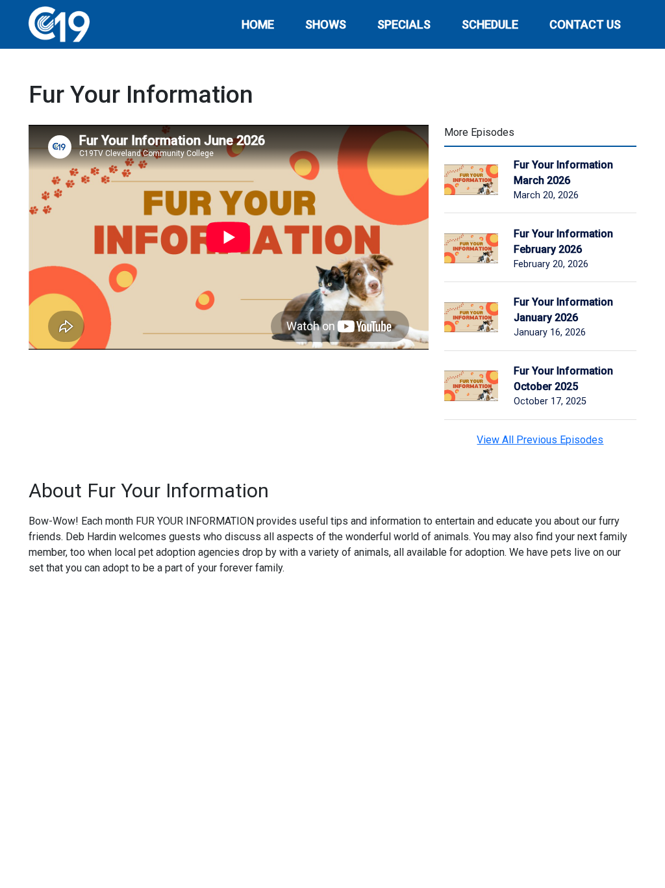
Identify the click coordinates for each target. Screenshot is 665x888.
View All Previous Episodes (540, 440)
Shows (325, 24)
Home (258, 24)
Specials (404, 24)
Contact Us (585, 24)
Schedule (490, 24)
